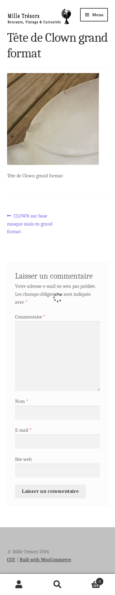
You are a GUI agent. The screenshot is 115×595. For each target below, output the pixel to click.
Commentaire (30, 317)
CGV (11, 559)
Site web (23, 459)
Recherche (57, 584)
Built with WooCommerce (45, 559)
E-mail (23, 430)
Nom (21, 401)
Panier (89, 579)
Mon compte (19, 584)
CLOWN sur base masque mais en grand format (29, 224)
